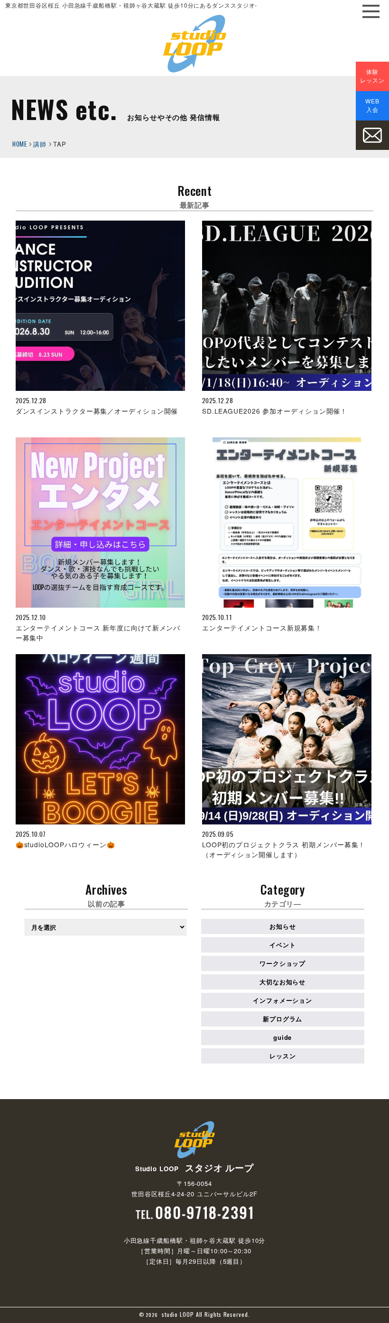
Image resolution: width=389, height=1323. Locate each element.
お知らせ (282, 926)
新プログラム (282, 1018)
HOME (19, 143)
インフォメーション (282, 1000)
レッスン (282, 1055)
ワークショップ (282, 963)
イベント (282, 944)
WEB (372, 105)
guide (282, 1037)
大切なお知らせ (282, 981)
